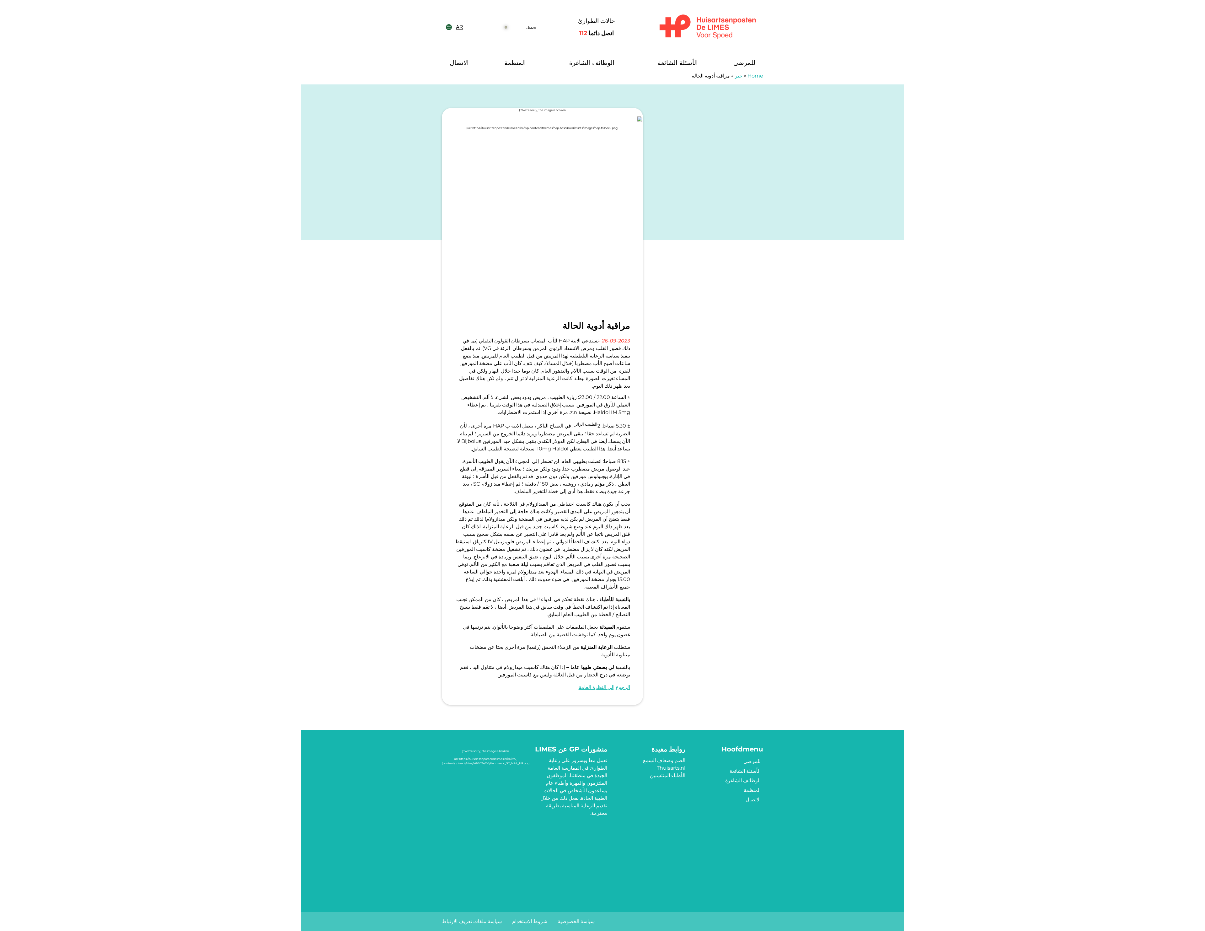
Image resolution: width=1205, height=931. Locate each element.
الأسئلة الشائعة (678, 62)
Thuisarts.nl (671, 768)
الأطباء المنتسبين (667, 775)
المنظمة (515, 62)
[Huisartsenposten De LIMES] (707, 27)
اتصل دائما (596, 33)
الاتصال (459, 62)
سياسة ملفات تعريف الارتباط (472, 921)
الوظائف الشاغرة (591, 62)
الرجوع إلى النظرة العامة (604, 687)
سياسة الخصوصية (576, 921)
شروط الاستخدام (529, 921)
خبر (738, 76)
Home (755, 76)
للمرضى (744, 62)
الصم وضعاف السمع (664, 760)
